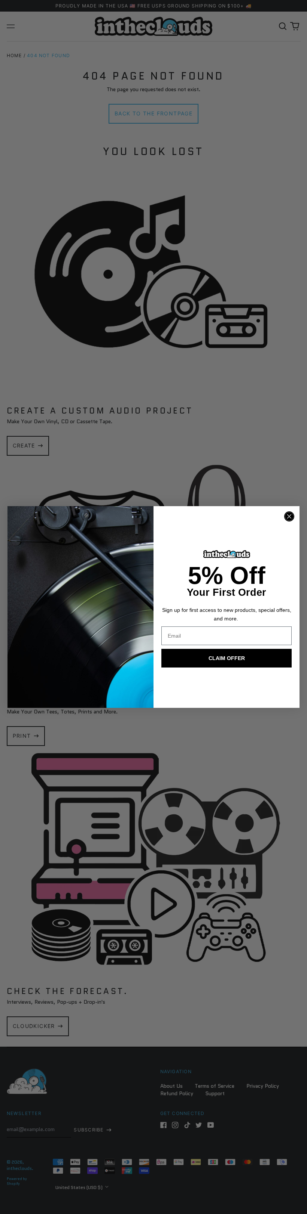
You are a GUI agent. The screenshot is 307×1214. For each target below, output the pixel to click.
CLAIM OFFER (227, 658)
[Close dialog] (289, 516)
